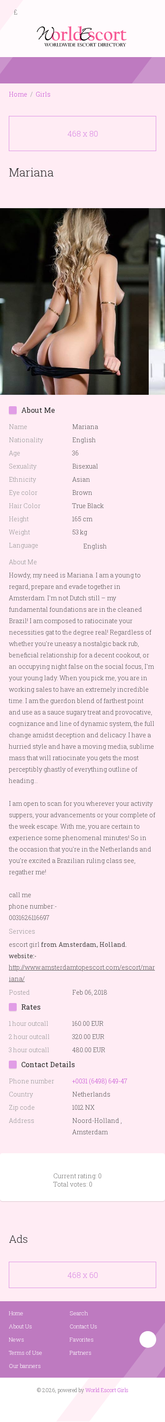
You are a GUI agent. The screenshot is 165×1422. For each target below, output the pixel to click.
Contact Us (83, 1326)
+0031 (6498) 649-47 (99, 1081)
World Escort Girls (106, 1389)
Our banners (25, 1366)
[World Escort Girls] (82, 36)
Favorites (82, 1339)
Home (18, 94)
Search (79, 1313)
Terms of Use (25, 1353)
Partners (81, 1353)
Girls (43, 94)
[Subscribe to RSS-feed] (63, 1407)
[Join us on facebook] (79, 1407)
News (16, 1339)
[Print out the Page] (74, 192)
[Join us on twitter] (98, 1407)
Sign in (150, 12)
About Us (20, 1326)
